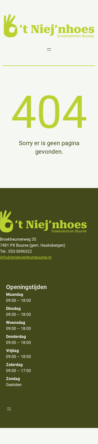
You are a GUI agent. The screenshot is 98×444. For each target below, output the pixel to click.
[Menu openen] (49, 49)
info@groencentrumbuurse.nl (26, 257)
